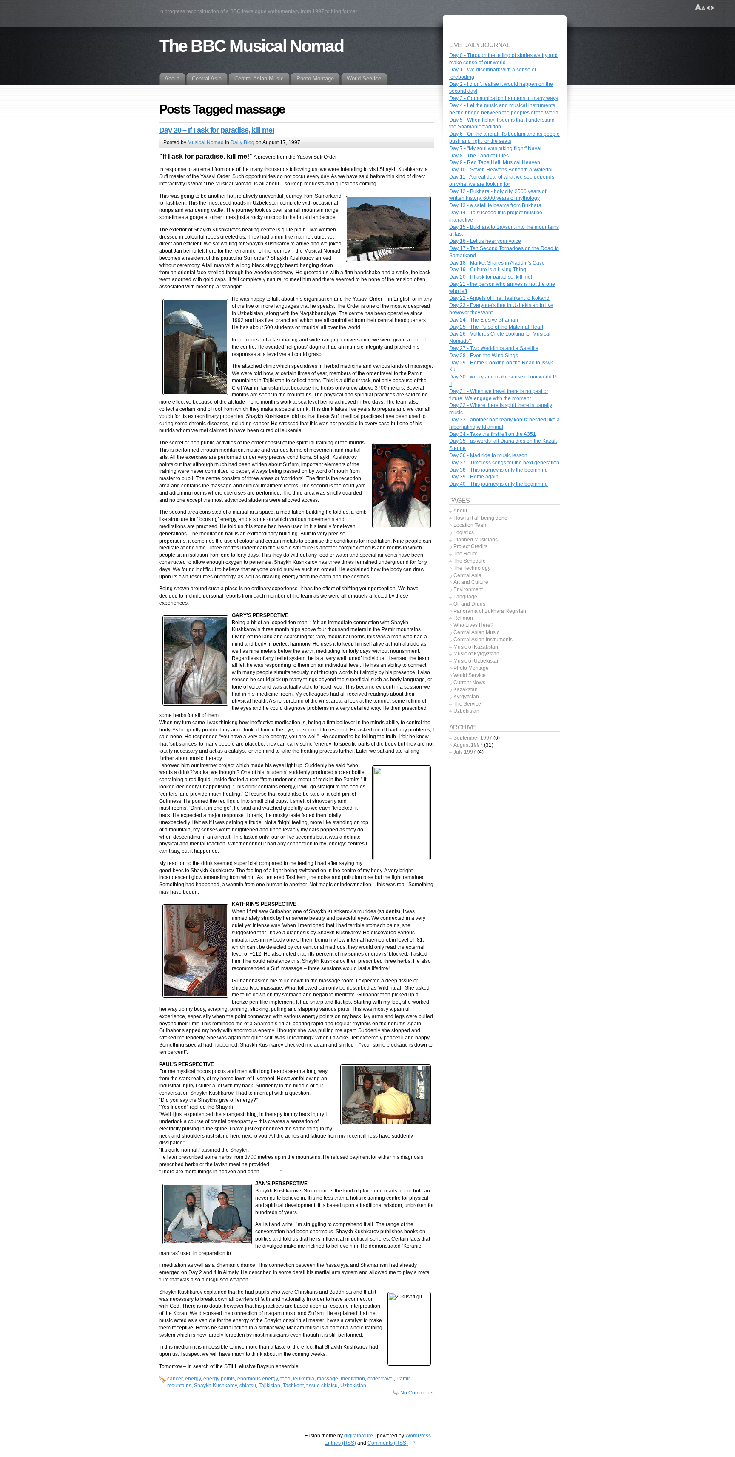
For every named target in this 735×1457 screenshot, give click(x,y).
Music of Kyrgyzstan (476, 654)
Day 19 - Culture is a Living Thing (487, 270)
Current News (469, 683)
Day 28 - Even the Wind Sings (483, 356)
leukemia (303, 1379)
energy (193, 1379)
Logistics (463, 532)
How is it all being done (480, 518)
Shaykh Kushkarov (215, 1386)
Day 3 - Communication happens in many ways (503, 98)
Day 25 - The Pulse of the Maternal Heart (496, 327)
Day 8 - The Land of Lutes (479, 156)
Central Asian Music (476, 632)
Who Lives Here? (473, 625)
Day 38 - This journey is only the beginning (498, 470)
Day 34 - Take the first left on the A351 (492, 434)
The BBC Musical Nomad (251, 46)
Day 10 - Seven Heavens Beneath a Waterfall (501, 170)
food (285, 1379)
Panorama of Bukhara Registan (489, 611)
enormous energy (257, 1379)
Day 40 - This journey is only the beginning (498, 484)
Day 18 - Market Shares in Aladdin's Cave (497, 263)
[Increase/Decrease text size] (700, 7)
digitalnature (358, 1436)
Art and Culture (470, 582)
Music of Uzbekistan (476, 661)
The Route (465, 554)
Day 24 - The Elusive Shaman (483, 320)
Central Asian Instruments (483, 640)
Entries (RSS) (340, 1443)
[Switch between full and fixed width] (710, 7)
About (460, 511)
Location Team (470, 525)
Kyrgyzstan (466, 697)
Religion (463, 618)
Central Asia (467, 575)
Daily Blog (242, 142)
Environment (468, 589)
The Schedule (469, 561)
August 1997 (468, 745)
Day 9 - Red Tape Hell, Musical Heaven (494, 162)
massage (327, 1379)
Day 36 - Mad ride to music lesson (488, 455)
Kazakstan (465, 689)
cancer (174, 1379)
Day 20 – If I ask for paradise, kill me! (216, 130)
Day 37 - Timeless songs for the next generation (504, 463)
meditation (353, 1379)
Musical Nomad (206, 142)
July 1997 (464, 752)
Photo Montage (471, 668)
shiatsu (247, 1386)
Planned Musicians (475, 540)
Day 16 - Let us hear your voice (485, 241)
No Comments (416, 1393)
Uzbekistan (353, 1386)
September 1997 (472, 738)
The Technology (471, 568)
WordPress (418, 1436)
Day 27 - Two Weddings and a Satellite (493, 348)
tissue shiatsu (322, 1386)
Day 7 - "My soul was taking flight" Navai (495, 148)
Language (465, 597)
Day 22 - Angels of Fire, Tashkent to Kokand (499, 298)
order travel (381, 1379)
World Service (469, 675)
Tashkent (293, 1386)
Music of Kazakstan (475, 647)
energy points (219, 1379)
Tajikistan (269, 1386)
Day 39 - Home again (474, 477)
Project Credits (470, 546)
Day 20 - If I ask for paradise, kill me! (490, 277)
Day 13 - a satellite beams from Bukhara (495, 205)
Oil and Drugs (469, 604)
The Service (467, 704)
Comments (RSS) (388, 1443)
